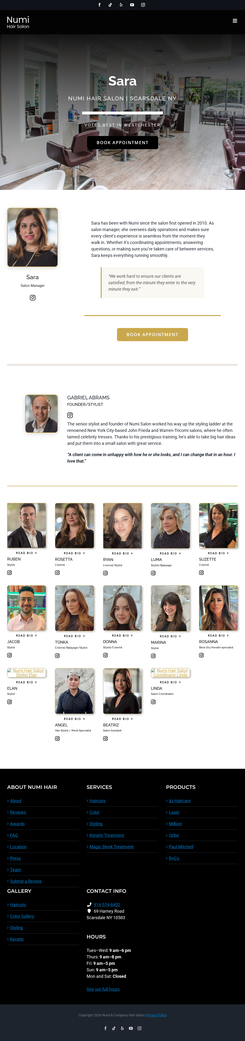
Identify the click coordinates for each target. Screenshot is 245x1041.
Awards (17, 823)
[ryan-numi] (122, 505)
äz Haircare (180, 800)
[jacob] (26, 587)
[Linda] (170, 670)
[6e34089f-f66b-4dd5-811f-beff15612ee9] (74, 587)
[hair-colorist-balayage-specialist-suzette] (218, 505)
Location (18, 846)
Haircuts (97, 800)
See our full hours (103, 989)
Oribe (174, 835)
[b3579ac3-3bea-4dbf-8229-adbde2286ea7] (170, 505)
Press (15, 858)
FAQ (14, 835)
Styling (95, 823)
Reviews (18, 812)
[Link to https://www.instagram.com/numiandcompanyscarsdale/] (32, 297)
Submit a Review (26, 881)
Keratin (17, 939)
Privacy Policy (156, 1015)
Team (15, 869)
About (16, 800)
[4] (26, 670)
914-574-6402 (107, 904)
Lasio (174, 812)
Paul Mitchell (181, 846)
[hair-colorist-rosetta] (74, 505)
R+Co (174, 858)
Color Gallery (22, 916)
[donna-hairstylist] (122, 587)
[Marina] (170, 587)
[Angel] (74, 670)
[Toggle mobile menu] (235, 20)
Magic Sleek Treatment (111, 846)
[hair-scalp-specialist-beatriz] (122, 670)
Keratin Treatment (106, 835)
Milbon (175, 823)
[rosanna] (218, 587)
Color (94, 812)
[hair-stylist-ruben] (26, 505)
